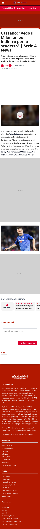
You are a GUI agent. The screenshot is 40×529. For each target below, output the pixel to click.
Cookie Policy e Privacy (10, 519)
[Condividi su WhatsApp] (2, 65)
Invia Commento (28, 343)
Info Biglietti (6, 457)
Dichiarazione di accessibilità (12, 521)
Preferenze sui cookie (9, 524)
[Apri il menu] (3, 2)
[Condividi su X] (10, 65)
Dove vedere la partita (9, 491)
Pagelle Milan (6, 479)
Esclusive (5, 451)
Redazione (5, 507)
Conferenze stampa (9, 465)
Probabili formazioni (9, 482)
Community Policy (8, 516)
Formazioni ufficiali (8, 485)
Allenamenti (6, 460)
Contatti (4, 510)
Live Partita (6, 476)
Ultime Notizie (7, 445)
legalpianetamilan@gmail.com (26, 424)
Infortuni (5, 454)
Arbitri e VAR (6, 496)
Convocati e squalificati (10, 493)
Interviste (32, 8)
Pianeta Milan (7, 8)
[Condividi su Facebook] (6, 65)
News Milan (21, 8)
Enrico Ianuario (19, 66)
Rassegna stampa (8, 448)
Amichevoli (5, 488)
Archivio (4, 513)
